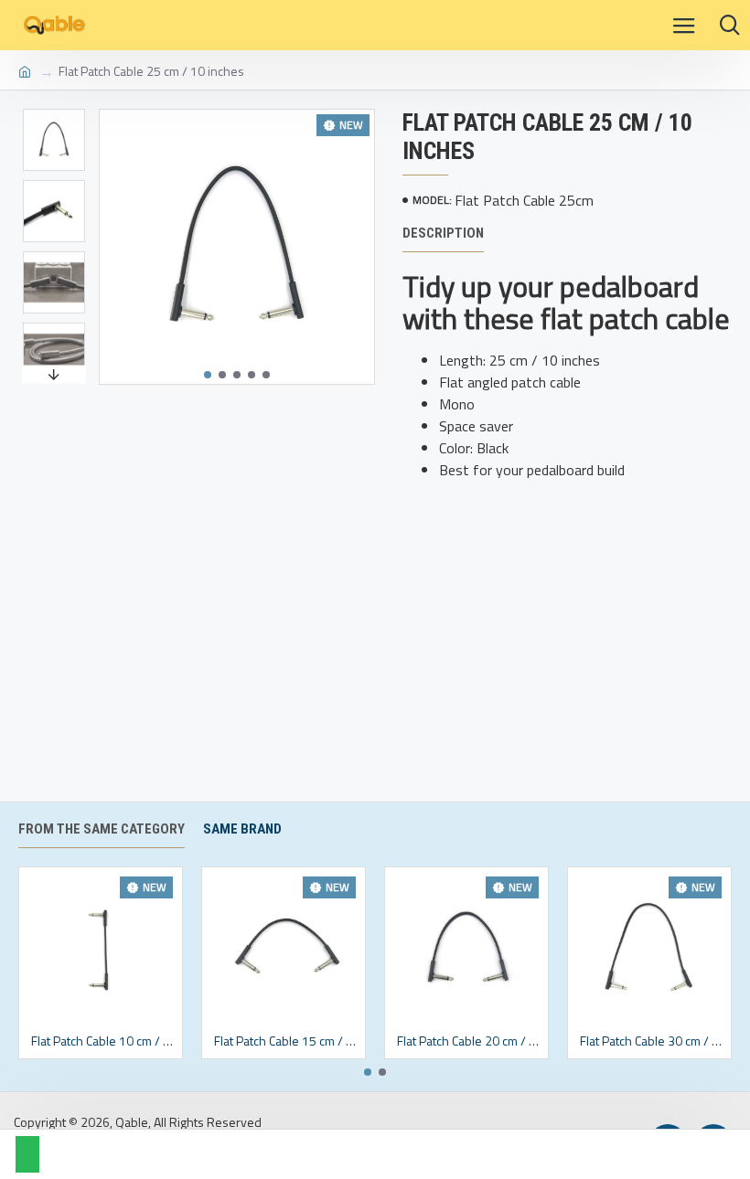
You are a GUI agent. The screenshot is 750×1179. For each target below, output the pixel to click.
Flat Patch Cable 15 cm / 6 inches (287, 1041)
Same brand (242, 829)
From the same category (101, 829)
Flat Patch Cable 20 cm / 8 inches (470, 1041)
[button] (207, 374)
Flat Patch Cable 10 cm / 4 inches (104, 1041)
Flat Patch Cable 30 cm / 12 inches (653, 1041)
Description (443, 233)
